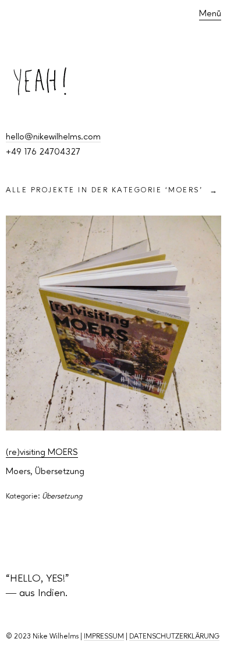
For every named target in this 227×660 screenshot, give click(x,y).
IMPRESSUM (104, 636)
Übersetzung (59, 471)
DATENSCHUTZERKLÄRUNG (174, 636)
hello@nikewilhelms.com (53, 137)
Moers (18, 471)
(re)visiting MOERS (42, 452)
